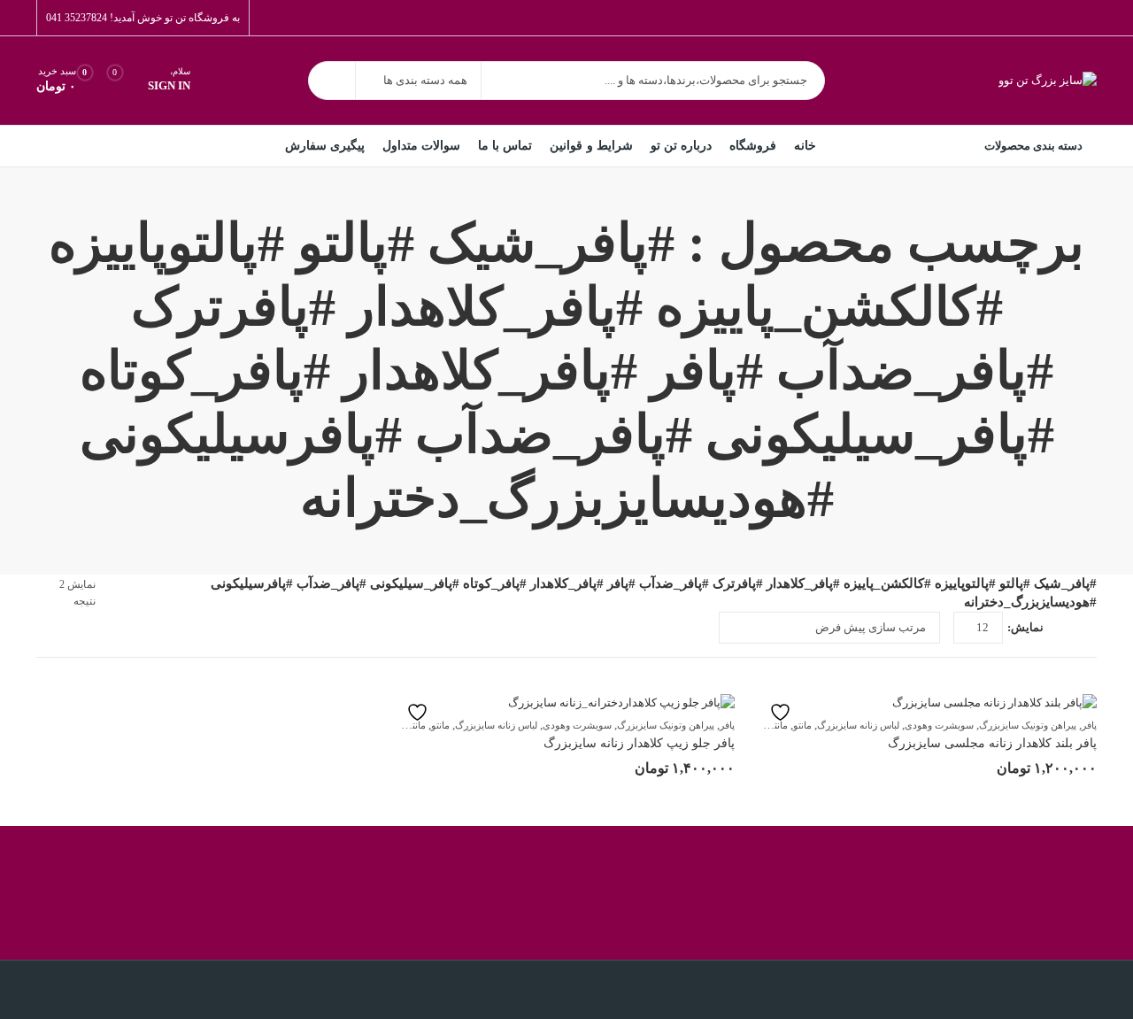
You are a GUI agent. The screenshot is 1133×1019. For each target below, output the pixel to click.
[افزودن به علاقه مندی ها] (788, 712)
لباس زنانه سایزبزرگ (858, 725)
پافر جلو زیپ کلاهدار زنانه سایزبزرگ (639, 743)
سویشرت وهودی (939, 725)
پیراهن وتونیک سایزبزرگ (1027, 725)
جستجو (332, 80)
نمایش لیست (1064, 628)
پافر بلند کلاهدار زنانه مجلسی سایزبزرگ (992, 743)
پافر (1089, 725)
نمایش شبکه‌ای (1090, 628)
